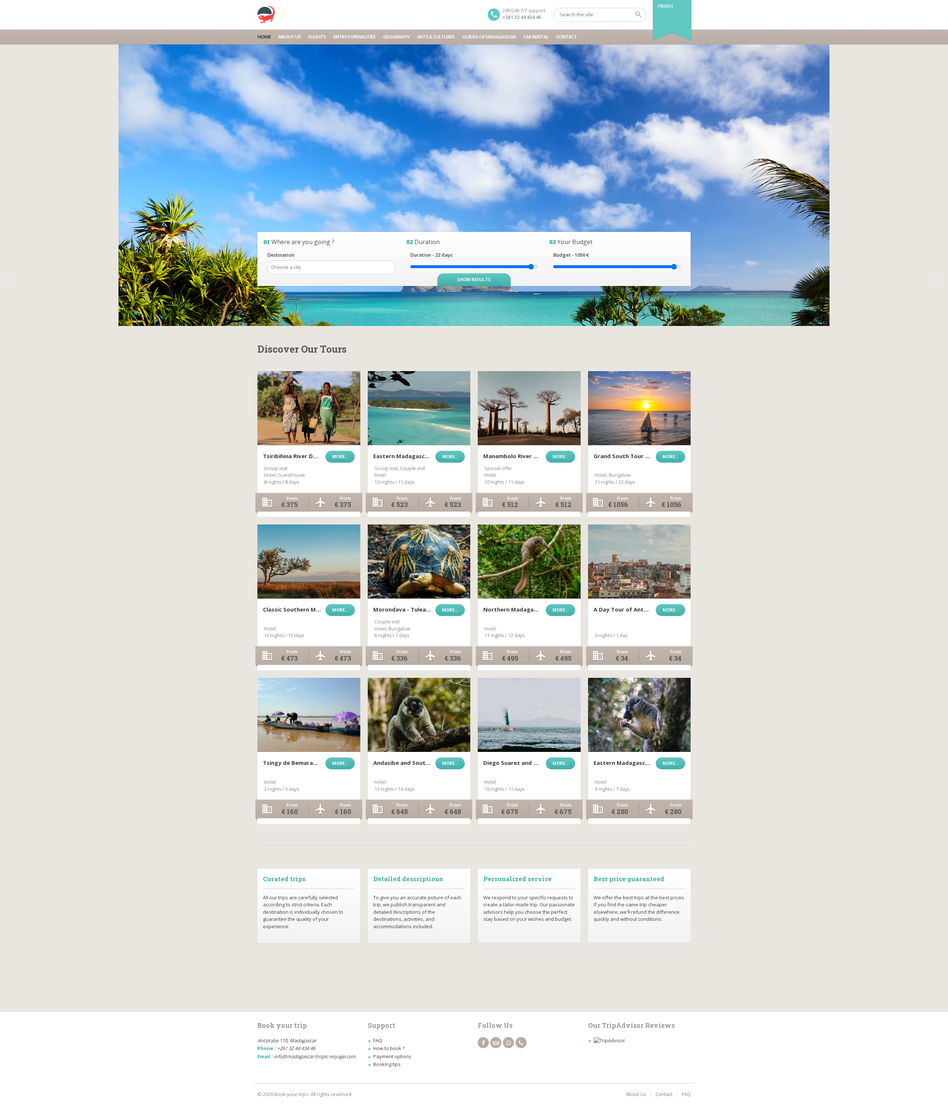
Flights (317, 36)
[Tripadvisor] (495, 1042)
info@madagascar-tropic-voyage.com (315, 1056)
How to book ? (389, 1048)
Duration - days (431, 254)
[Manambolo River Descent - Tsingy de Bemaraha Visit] (529, 408)
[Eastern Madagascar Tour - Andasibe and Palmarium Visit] (639, 715)
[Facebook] (483, 1042)
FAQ (377, 1040)
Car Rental (535, 36)
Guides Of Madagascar (489, 36)
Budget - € (571, 254)
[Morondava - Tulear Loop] (419, 561)
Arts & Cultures (436, 36)
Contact (566, 36)
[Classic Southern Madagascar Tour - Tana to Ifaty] (308, 561)
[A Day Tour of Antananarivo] (639, 561)
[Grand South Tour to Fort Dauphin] (639, 408)
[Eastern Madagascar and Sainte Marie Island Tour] (419, 408)
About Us (289, 36)
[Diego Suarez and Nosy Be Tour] (529, 715)
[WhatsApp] (508, 1042)
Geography (396, 36)
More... (340, 456)
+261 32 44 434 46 (522, 17)
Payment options (392, 1056)
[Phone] (521, 1042)
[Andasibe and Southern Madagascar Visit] (419, 715)
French (665, 6)
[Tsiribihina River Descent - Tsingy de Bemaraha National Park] (308, 408)
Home (264, 36)
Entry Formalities (354, 36)
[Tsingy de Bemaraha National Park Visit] (308, 715)
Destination (280, 254)
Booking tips (387, 1064)
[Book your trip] (266, 15)
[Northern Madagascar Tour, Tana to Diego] (529, 561)
